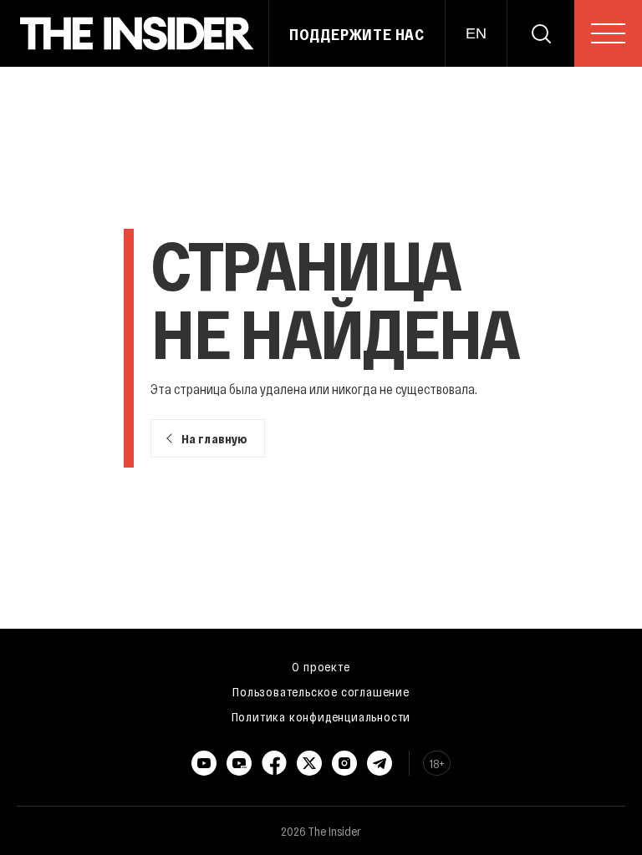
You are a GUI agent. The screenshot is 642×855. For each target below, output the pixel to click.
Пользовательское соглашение (321, 691)
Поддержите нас (357, 34)
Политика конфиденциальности (321, 716)
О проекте (320, 666)
